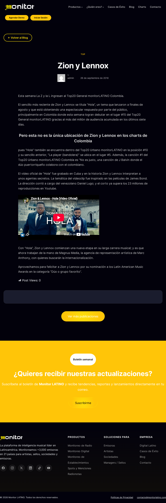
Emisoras (109, 445)
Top (83, 54)
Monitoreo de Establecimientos (78, 459)
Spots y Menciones (79, 468)
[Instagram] (12, 468)
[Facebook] (3, 468)
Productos (74, 6)
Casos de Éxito (149, 451)
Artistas (108, 451)
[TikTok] (39, 468)
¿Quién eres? (94, 6)
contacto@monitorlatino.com (151, 497)
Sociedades (111, 456)
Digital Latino (148, 445)
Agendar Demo (17, 17)
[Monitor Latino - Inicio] (19, 7)
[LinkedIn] (30, 468)
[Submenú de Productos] (82, 7)
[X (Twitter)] (21, 468)
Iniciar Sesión (40, 17)
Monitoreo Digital (78, 451)
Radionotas (75, 474)
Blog (142, 456)
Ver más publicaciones (83, 316)
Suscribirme (83, 403)
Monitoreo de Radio (80, 445)
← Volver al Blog (18, 37)
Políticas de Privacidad (122, 497)
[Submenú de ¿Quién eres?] (103, 7)
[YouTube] (48, 468)
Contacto (145, 462)
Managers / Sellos (115, 462)
